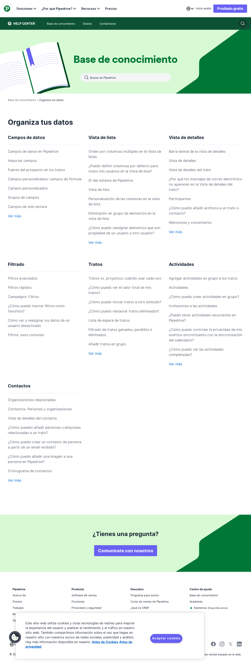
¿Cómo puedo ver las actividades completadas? (196, 352)
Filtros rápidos (20, 287)
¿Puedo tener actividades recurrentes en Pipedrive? (202, 317)
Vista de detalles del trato (190, 170)
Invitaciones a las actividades (193, 306)
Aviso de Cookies (105, 642)
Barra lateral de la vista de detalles (197, 151)
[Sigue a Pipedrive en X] (230, 645)
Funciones (25, 9)
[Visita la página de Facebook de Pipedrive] (213, 645)
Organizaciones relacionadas (32, 400)
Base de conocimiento (22, 100)
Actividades (178, 287)
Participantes (180, 199)
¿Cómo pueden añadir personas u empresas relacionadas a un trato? (44, 430)
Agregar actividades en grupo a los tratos (203, 278)
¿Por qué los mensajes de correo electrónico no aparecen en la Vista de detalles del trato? (205, 184)
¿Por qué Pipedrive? (57, 9)
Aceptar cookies (166, 638)
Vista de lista (98, 190)
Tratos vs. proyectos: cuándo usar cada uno (124, 278)
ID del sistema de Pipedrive (110, 180)
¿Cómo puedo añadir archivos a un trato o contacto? (204, 210)
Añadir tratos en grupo (107, 344)
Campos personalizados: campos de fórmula (45, 179)
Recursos (88, 9)
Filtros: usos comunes (26, 335)
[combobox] (190, 8)
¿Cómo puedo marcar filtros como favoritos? (36, 308)
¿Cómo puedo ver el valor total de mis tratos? (119, 290)
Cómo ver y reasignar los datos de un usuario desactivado (39, 323)
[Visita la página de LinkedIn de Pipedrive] (239, 644)
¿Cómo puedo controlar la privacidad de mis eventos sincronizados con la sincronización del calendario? (205, 335)
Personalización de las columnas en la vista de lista (124, 201)
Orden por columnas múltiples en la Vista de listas (124, 154)
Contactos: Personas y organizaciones (40, 409)
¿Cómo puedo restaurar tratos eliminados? (123, 311)
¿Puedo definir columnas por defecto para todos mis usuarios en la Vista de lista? (123, 168)
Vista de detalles (182, 161)
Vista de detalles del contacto (32, 418)
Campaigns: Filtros (23, 297)
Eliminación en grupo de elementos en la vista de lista (121, 216)
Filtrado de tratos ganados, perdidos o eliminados (120, 332)
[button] (15, 637)
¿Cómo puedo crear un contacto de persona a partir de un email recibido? (44, 444)
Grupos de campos (23, 197)
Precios (111, 9)
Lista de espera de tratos (109, 320)
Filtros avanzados (22, 278)
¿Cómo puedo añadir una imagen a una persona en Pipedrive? (40, 459)
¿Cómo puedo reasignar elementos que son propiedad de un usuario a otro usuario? (124, 230)
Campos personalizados (28, 188)
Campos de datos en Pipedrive (33, 151)
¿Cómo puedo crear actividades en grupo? (204, 297)
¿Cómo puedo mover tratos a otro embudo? (124, 302)
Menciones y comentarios (190, 222)
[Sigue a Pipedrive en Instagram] (222, 645)
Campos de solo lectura (27, 207)
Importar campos (22, 161)
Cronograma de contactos (30, 471)
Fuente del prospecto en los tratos (36, 170)
